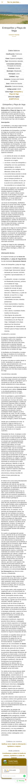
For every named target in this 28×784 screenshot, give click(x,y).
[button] (25, 760)
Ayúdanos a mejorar (14, 746)
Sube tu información (19, 744)
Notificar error (6, 744)
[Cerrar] (2, 2)
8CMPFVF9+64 (14, 99)
